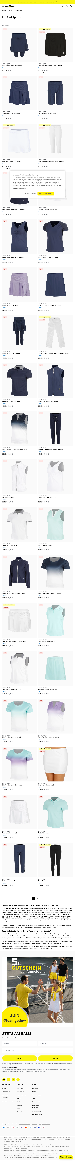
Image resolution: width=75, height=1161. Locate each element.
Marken (10, 10)
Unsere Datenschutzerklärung (9, 1067)
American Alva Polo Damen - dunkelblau (13, 209)
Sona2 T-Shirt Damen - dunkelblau (48, 257)
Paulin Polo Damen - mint (45, 833)
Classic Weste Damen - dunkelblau (48, 401)
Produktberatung (36, 1111)
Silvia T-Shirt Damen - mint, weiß (11, 737)
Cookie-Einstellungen (7, 1101)
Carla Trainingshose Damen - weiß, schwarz (51, 161)
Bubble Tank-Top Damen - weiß (47, 497)
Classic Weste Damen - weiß (10, 497)
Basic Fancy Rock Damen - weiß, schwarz (14, 641)
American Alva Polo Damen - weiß (11, 689)
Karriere (19, 1101)
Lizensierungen (6, 1091)
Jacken (67, 934)
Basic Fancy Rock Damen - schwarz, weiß (50, 65)
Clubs (18, 1108)
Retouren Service (21, 1095)
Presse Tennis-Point (37, 1114)
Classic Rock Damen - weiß (46, 785)
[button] (3, 6)
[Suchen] (63, 6)
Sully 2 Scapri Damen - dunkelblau (12, 65)
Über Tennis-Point (36, 1095)
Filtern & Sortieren (66, 1157)
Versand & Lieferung (37, 1101)
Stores (33, 1098)
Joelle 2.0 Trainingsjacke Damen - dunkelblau (15, 593)
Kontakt (34, 1091)
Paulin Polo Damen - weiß (9, 545)
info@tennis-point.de (52, 1063)
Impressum (34, 1124)
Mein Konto (35, 1088)
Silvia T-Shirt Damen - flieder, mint (12, 785)
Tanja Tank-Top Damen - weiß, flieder (49, 737)
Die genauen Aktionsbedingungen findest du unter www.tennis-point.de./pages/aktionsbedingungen (30, 1157)
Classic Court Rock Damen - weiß (48, 209)
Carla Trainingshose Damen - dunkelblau (14, 881)
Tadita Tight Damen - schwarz (47, 881)
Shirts (18, 936)
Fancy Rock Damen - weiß (9, 833)
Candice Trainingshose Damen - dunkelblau (50, 449)
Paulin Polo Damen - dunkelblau (11, 401)
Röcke (12, 936)
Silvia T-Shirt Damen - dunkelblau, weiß (49, 593)
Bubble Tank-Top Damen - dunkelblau (13, 257)
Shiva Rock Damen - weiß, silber (11, 161)
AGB (40, 1124)
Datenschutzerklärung (24, 1124)
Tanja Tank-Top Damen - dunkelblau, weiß (14, 449)
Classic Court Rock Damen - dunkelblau (49, 305)
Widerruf (4, 1088)
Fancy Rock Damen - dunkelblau (11, 113)
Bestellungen (20, 1091)
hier (41, 948)
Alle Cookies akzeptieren (46, 193)
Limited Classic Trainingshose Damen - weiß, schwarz (54, 353)
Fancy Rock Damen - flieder (10, 305)
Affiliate (19, 1098)
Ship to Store (20, 1111)
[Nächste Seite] (46, 898)
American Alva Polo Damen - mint (47, 641)
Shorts (24, 943)
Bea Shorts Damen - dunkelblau (47, 113)
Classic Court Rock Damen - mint (47, 689)
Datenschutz (16, 188)
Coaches (19, 1105)
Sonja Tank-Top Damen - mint (46, 545)
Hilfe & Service (20, 1088)
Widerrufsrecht (46, 1124)
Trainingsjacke (56, 943)
